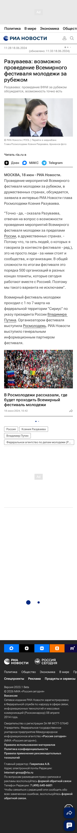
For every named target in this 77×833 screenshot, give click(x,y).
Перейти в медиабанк (44, 140)
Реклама (34, 679)
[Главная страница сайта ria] (24, 38)
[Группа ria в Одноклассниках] (57, 648)
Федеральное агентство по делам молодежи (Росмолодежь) (40, 442)
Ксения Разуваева (34, 429)
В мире (64, 672)
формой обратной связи (54, 781)
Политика (10, 672)
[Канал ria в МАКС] (11, 648)
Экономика (47, 672)
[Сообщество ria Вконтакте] (41, 648)
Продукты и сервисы (60, 679)
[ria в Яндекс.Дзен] (26, 648)
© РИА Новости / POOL (17, 140)
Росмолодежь (34, 326)
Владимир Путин (17, 435)
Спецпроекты (14, 679)
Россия (11, 429)
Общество (28, 672)
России (10, 236)
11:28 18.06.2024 (15, 48)
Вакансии (10, 695)
